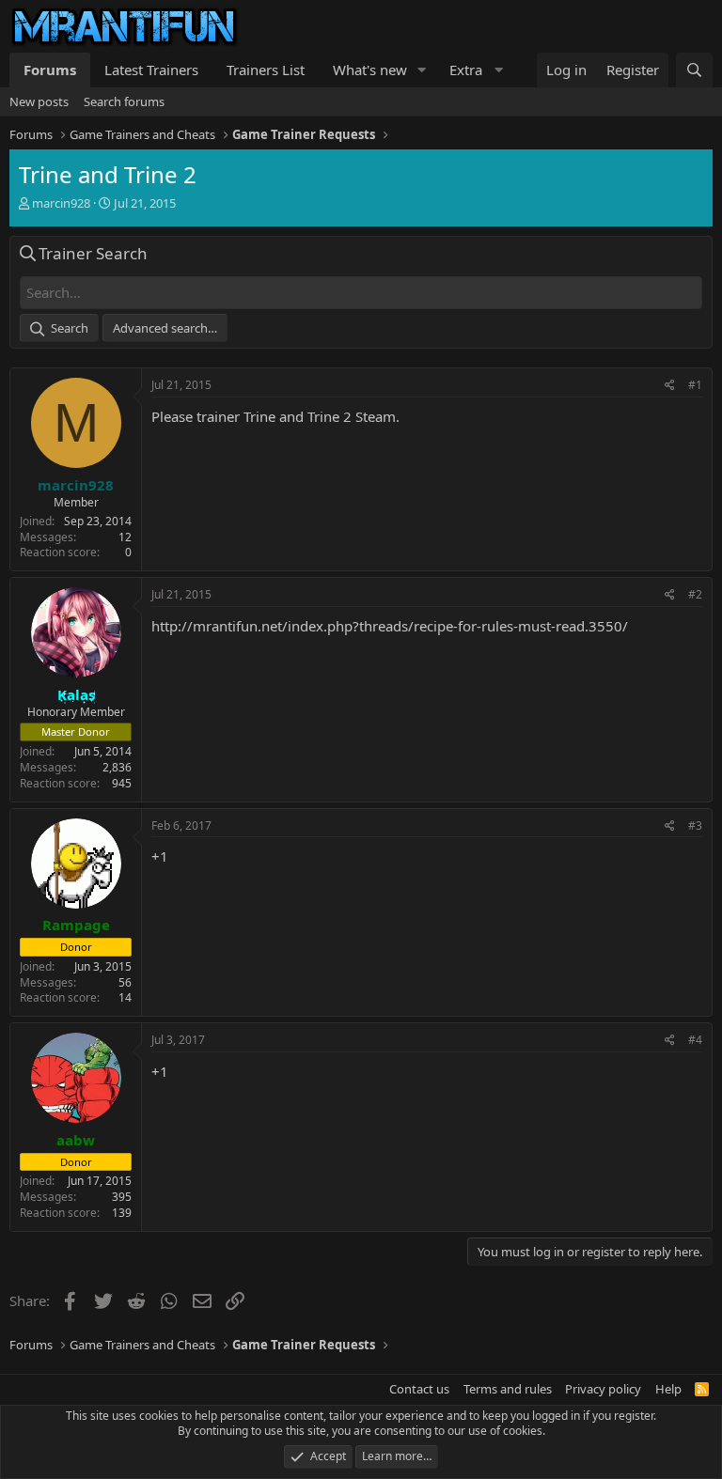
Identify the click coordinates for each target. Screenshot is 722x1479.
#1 (695, 385)
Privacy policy (603, 1388)
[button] (422, 70)
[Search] (694, 70)
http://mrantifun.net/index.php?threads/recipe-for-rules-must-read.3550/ (389, 625)
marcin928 (61, 203)
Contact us (419, 1388)
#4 (695, 1040)
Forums (50, 69)
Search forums (124, 101)
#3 (695, 825)
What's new (370, 69)
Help (668, 1388)
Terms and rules (507, 1388)
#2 (695, 594)
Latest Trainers (151, 69)
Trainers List (266, 69)
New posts (39, 101)
